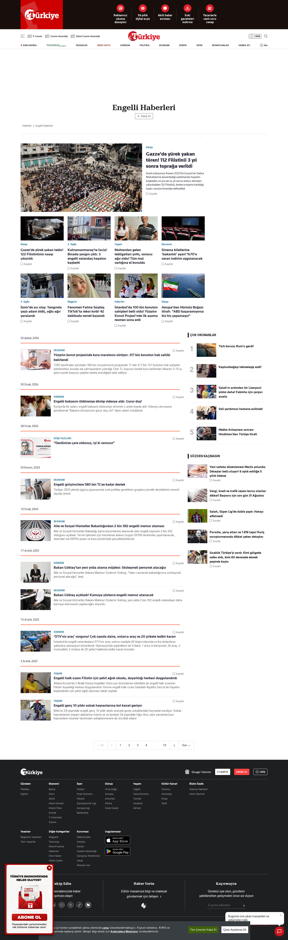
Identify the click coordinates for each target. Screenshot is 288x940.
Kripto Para (55, 807)
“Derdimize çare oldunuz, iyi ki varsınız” (84, 443)
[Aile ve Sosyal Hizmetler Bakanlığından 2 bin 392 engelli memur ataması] (36, 530)
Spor (79, 783)
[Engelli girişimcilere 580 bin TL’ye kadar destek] (36, 489)
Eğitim (24, 793)
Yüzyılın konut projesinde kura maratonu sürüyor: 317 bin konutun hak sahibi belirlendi (112, 357)
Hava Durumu (141, 793)
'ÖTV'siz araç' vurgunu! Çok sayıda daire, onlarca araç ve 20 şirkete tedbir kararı (115, 636)
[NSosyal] (88, 905)
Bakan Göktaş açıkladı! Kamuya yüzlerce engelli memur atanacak (103, 595)
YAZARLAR (81, 45)
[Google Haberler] (198, 772)
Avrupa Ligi (83, 807)
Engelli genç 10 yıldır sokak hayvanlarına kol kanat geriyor (98, 705)
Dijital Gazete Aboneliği (88, 36)
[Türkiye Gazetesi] (144, 40)
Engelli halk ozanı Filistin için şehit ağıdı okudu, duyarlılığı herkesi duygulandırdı (115, 678)
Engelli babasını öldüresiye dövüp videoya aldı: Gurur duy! (98, 401)
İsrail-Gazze (111, 807)
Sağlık (136, 789)
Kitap (164, 798)
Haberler (54, 851)
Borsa (52, 789)
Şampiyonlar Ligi (86, 803)
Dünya (109, 783)
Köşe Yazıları (62, 438)
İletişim (81, 841)
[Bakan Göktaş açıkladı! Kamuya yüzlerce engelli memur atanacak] (36, 599)
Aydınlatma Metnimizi (124, 931)
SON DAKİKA (30, 45)
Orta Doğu (111, 789)
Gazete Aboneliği (59, 36)
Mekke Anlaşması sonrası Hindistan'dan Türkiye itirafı (238, 432)
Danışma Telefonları (88, 855)
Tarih (164, 803)
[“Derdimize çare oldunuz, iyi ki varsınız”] (36, 447)
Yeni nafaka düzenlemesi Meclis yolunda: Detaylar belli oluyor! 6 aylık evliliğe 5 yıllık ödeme (238, 471)
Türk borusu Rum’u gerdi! (236, 346)
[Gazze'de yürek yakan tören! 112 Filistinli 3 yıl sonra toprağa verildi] (81, 177)
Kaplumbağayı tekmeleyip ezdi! (240, 367)
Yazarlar (26, 831)
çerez (105, 927)
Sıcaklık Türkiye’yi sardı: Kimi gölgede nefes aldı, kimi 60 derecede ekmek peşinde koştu (235, 557)
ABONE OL (241, 771)
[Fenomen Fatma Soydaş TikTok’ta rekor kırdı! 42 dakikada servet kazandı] (89, 286)
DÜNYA (183, 45)
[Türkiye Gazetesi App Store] (117, 840)
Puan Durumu (84, 793)
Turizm (52, 822)
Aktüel (137, 807)
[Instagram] (70, 905)
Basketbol (82, 812)
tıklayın (153, 896)
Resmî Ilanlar (56, 846)
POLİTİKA (144, 45)
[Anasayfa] (32, 772)
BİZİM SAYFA (103, 45)
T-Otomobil (55, 817)
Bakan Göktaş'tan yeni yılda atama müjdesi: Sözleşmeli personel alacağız (110, 567)
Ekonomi (59, 350)
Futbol (80, 789)
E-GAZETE (222, 771)
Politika (25, 789)
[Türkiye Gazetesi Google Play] (117, 851)
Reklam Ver (83, 865)
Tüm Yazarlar (28, 841)
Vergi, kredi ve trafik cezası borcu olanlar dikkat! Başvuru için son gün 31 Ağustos (238, 493)
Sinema (165, 789)
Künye (80, 846)
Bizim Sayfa (196, 783)
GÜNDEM (125, 45)
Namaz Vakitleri (198, 789)
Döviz (52, 798)
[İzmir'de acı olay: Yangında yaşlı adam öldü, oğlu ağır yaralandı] (42, 286)
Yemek (137, 798)
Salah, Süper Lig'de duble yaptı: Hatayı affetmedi (236, 514)
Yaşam (58, 673)
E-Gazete (37, 36)
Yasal (80, 860)
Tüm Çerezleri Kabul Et (203, 929)
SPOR (199, 45)
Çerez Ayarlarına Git (234, 929)
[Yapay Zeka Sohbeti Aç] (279, 931)
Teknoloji (54, 841)
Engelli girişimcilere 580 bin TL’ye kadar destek (89, 484)
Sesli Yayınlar (197, 793)
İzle (265, 45)
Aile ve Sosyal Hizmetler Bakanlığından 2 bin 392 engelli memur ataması (109, 526)
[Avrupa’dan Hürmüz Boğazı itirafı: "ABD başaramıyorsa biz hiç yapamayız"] (183, 286)
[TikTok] (79, 905)
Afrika (108, 803)
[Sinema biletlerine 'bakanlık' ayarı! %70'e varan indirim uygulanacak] (183, 228)
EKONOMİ (164, 45)
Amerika (110, 798)
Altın (51, 793)
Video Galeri (56, 860)
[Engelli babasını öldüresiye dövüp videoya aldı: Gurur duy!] (36, 406)
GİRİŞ (257, 36)
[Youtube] (62, 905)
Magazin (54, 836)
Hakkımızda (83, 836)
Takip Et (144, 116)
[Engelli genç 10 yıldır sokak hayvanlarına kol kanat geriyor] (36, 710)
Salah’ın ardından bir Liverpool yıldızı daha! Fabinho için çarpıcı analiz (241, 392)
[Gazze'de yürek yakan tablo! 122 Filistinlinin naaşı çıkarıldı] (42, 228)
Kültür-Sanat (169, 783)
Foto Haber (55, 855)
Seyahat (138, 803)
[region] (144, 930)
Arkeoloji (166, 793)
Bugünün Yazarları (31, 836)
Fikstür (81, 798)
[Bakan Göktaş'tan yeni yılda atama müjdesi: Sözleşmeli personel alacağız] (36, 572)
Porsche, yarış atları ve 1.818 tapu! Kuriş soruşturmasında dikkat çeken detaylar (237, 534)
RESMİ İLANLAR (220, 45)
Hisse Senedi (56, 803)
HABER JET (244, 45)
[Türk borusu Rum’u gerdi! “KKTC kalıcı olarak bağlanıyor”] (206, 356)
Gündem (59, 397)
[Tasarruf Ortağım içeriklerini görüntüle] (56, 45)
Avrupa (109, 793)
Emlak (52, 812)
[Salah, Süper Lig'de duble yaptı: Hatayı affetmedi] (197, 521)
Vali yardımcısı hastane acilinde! (241, 409)
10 (164, 745)
